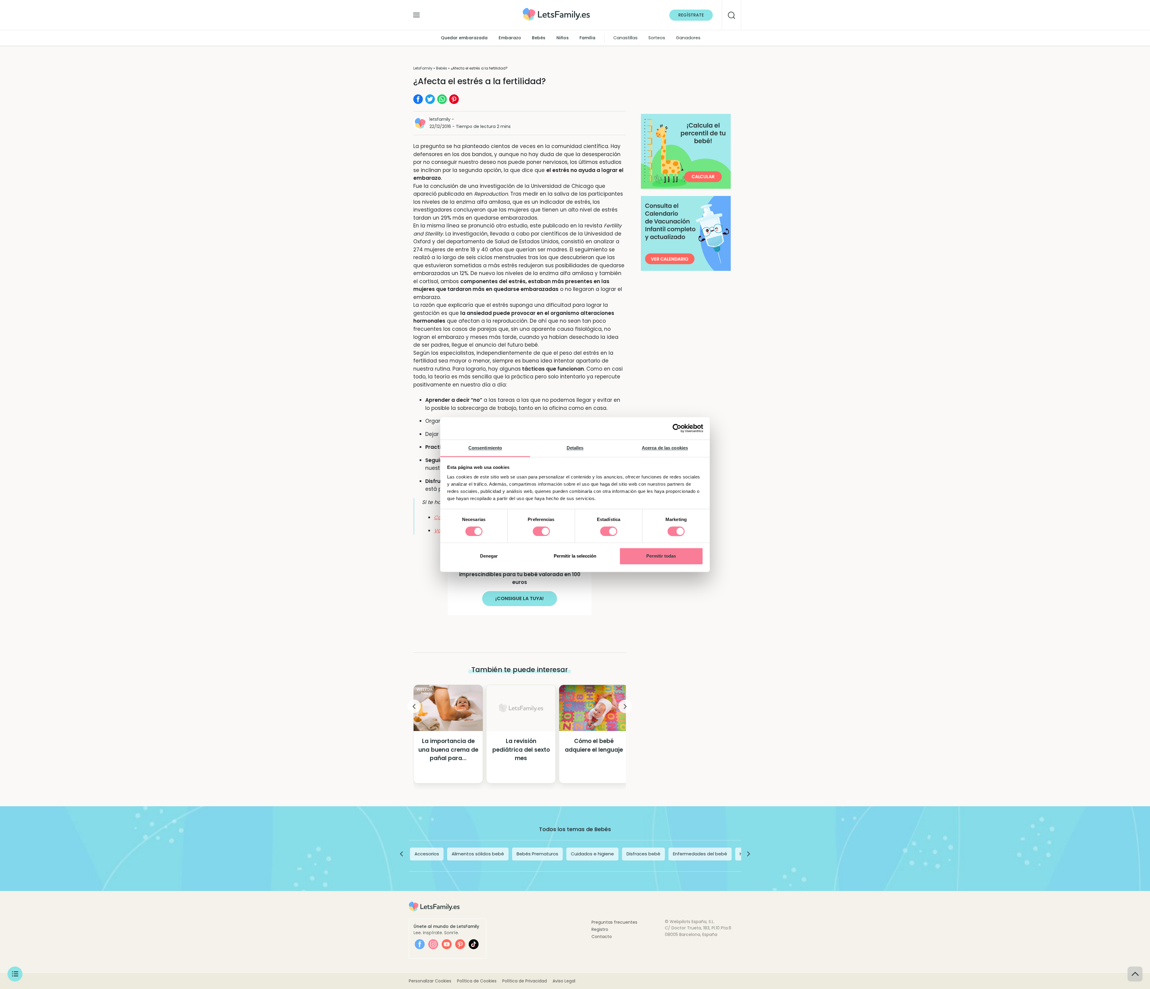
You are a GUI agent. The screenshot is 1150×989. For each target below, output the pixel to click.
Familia (587, 38)
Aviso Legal (564, 981)
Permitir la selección (575, 556)
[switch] (541, 531)
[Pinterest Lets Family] (460, 944)
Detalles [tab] (575, 447)
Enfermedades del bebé (700, 854)
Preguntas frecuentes (614, 922)
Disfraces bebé (643, 854)
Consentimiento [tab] (485, 447)
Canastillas (625, 38)
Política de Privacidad (524, 981)
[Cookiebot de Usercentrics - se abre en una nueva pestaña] (677, 428)
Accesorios (426, 854)
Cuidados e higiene (592, 854)
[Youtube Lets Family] (447, 944)
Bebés (538, 38)
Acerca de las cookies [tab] (665, 447)
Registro (599, 929)
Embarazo (510, 38)
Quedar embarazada (464, 38)
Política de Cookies (477, 981)
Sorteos (656, 38)
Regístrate (691, 15)
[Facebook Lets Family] (420, 944)
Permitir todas (661, 556)
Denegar (489, 556)
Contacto (601, 937)
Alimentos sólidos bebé (478, 854)
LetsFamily (422, 68)
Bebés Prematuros (537, 854)
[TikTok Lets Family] (474, 944)
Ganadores (688, 38)
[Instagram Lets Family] (433, 944)
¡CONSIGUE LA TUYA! (519, 598)
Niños (562, 38)
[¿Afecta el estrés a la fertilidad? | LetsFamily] (556, 10)
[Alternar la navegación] (416, 13)
